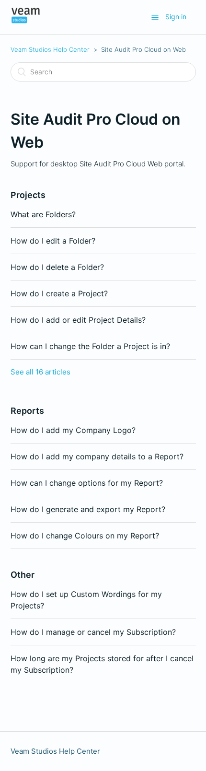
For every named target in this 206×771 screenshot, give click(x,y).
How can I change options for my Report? (87, 483)
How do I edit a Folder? (53, 240)
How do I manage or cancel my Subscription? (93, 632)
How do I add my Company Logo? (73, 430)
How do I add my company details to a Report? (97, 456)
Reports (27, 411)
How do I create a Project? (59, 293)
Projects (28, 195)
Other (22, 575)
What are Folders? (43, 214)
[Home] (26, 21)
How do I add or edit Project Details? (78, 320)
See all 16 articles (40, 371)
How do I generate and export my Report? (88, 509)
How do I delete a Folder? (57, 267)
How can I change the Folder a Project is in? (90, 346)
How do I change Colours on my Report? (85, 535)
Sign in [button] (175, 16)
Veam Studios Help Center (50, 49)
